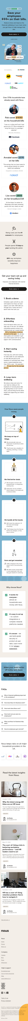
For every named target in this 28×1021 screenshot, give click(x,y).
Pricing (3, 944)
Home (2, 941)
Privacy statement (6, 1001)
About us (3, 946)
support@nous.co (6, 978)
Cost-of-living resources (7, 973)
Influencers (4, 962)
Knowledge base (5, 971)
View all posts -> (5, 920)
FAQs (2, 976)
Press (2, 960)
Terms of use (4, 998)
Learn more (14, 39)
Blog (2, 957)
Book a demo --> (14, 34)
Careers (3, 955)
